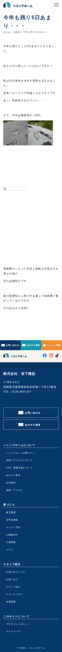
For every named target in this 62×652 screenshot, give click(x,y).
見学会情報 (12, 520)
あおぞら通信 (33, 345)
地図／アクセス (14, 490)
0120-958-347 (21, 391)
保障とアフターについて (19, 460)
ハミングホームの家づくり (20, 453)
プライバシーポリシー (18, 624)
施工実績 (11, 512)
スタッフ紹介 (13, 587)
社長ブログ (12, 579)
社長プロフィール (15, 572)
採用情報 (11, 602)
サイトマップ (13, 631)
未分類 (17, 32)
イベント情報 (54, 345)
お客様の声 (12, 535)
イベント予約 (13, 527)
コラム (9, 549)
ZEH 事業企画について (19, 467)
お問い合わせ (12, 345)
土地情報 (11, 542)
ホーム (7, 32)
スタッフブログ (14, 594)
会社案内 (11, 482)
